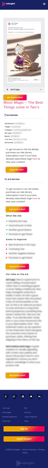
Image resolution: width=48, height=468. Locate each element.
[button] (44, 4)
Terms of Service (29, 449)
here (35, 158)
